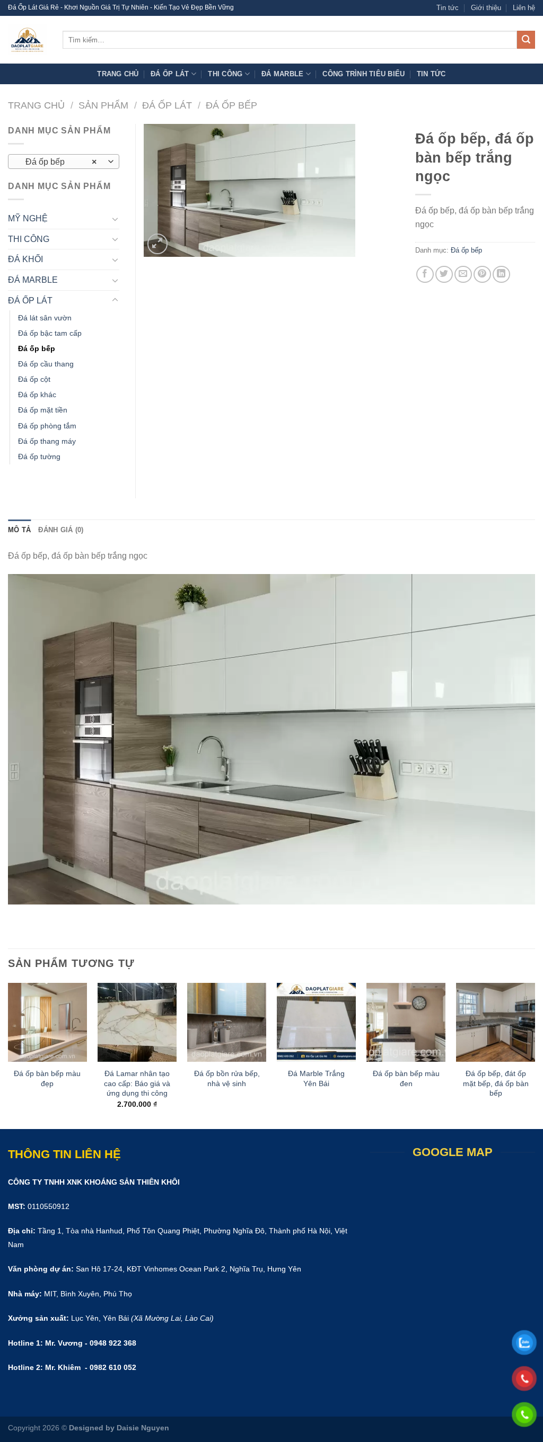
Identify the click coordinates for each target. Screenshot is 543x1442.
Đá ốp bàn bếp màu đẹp (47, 1078)
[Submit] (526, 40)
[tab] (19, 530)
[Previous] (8, 1055)
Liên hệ (524, 8)
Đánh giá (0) (60, 530)
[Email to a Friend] (463, 274)
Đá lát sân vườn (45, 318)
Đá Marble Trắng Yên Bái (316, 1078)
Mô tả (19, 530)
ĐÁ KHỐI (25, 259)
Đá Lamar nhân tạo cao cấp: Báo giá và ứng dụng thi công (137, 1083)
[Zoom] (157, 244)
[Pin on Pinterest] (482, 274)
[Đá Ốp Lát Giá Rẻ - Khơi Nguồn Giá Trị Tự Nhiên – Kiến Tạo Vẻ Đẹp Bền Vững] (27, 39)
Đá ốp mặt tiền (42, 410)
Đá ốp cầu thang (46, 364)
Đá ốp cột (34, 379)
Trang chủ (117, 74)
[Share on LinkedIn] (501, 274)
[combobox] (63, 161)
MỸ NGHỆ (28, 218)
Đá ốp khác (37, 394)
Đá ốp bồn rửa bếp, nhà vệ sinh (227, 1078)
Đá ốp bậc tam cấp (50, 333)
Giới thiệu (486, 8)
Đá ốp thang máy (47, 441)
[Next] (534, 1055)
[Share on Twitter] (444, 274)
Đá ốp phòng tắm (47, 426)
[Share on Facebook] (425, 274)
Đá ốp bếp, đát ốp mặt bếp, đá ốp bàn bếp (496, 1083)
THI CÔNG (225, 74)
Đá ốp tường (39, 456)
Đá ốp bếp (231, 105)
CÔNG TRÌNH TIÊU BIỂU (363, 74)
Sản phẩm (103, 105)
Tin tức (447, 8)
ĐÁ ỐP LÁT (170, 74)
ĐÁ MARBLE (282, 74)
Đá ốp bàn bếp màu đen (406, 1078)
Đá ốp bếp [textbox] (58, 161)
